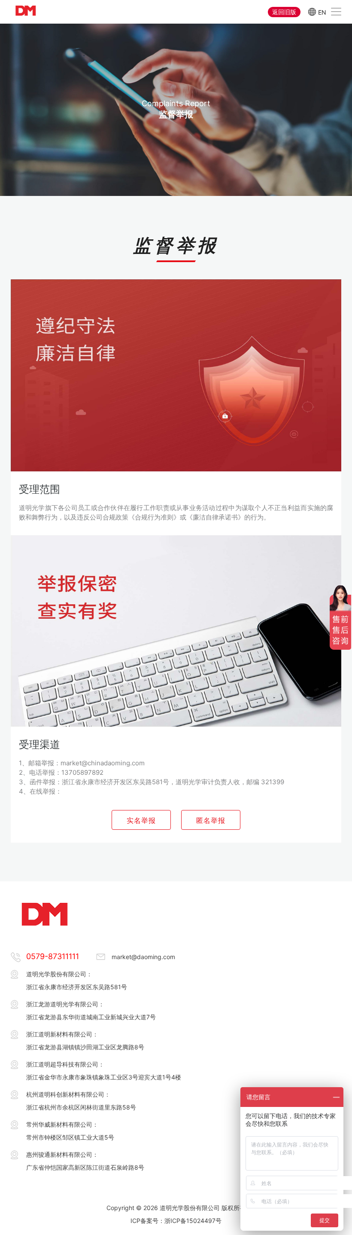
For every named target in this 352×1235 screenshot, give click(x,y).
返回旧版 (284, 11)
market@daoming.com (143, 956)
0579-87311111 (52, 956)
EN (322, 11)
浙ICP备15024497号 (193, 1220)
